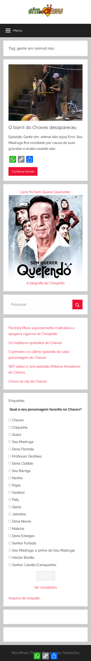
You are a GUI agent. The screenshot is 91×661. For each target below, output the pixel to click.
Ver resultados (45, 587)
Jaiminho (19, 514)
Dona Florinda (23, 449)
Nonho (17, 478)
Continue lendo (23, 171)
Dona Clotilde (22, 463)
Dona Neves (21, 521)
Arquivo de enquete (24, 598)
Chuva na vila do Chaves (27, 381)
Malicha (18, 529)
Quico (16, 435)
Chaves (18, 420)
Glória (16, 507)
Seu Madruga (22, 442)
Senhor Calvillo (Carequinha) (34, 565)
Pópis (16, 485)
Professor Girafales (27, 456)
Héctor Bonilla (23, 558)
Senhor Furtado (24, 543)
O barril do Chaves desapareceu (42, 127)
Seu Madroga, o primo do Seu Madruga (43, 550)
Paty (15, 500)
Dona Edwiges (23, 536)
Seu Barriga (21, 471)
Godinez (18, 493)
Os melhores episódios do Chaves (35, 343)
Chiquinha (20, 428)
